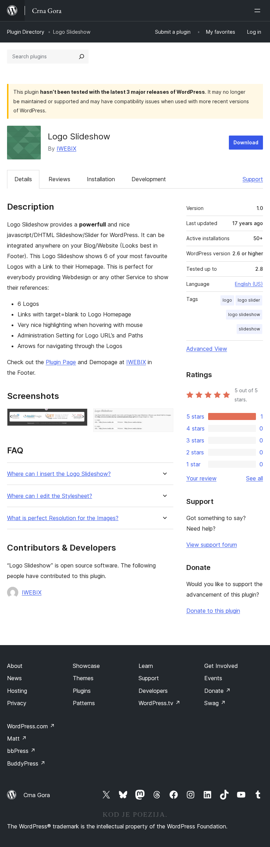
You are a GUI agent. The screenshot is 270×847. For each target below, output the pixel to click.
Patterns (84, 703)
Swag (215, 703)
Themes (83, 678)
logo (227, 300)
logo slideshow (244, 314)
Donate (217, 690)
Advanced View (206, 348)
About (14, 665)
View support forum (211, 544)
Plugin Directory (25, 32)
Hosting (17, 690)
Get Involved (221, 665)
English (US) (249, 284)
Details (23, 179)
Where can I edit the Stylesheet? (49, 496)
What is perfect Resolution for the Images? (62, 518)
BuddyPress (26, 763)
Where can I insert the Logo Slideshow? (59, 474)
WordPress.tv (159, 703)
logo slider (249, 300)
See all (254, 478)
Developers (153, 690)
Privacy (16, 703)
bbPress (21, 750)
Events (213, 678)
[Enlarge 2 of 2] (163, 417)
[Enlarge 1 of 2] (78, 417)
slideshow (249, 328)
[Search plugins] (82, 57)
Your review (201, 478)
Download (245, 142)
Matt (17, 738)
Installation (101, 179)
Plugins (82, 690)
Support (253, 179)
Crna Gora (37, 795)
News (14, 678)
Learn (146, 665)
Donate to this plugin (213, 610)
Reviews (59, 179)
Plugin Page (61, 362)
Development (148, 179)
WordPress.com (31, 726)
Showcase (86, 665)
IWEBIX (66, 148)
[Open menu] (259, 10)
